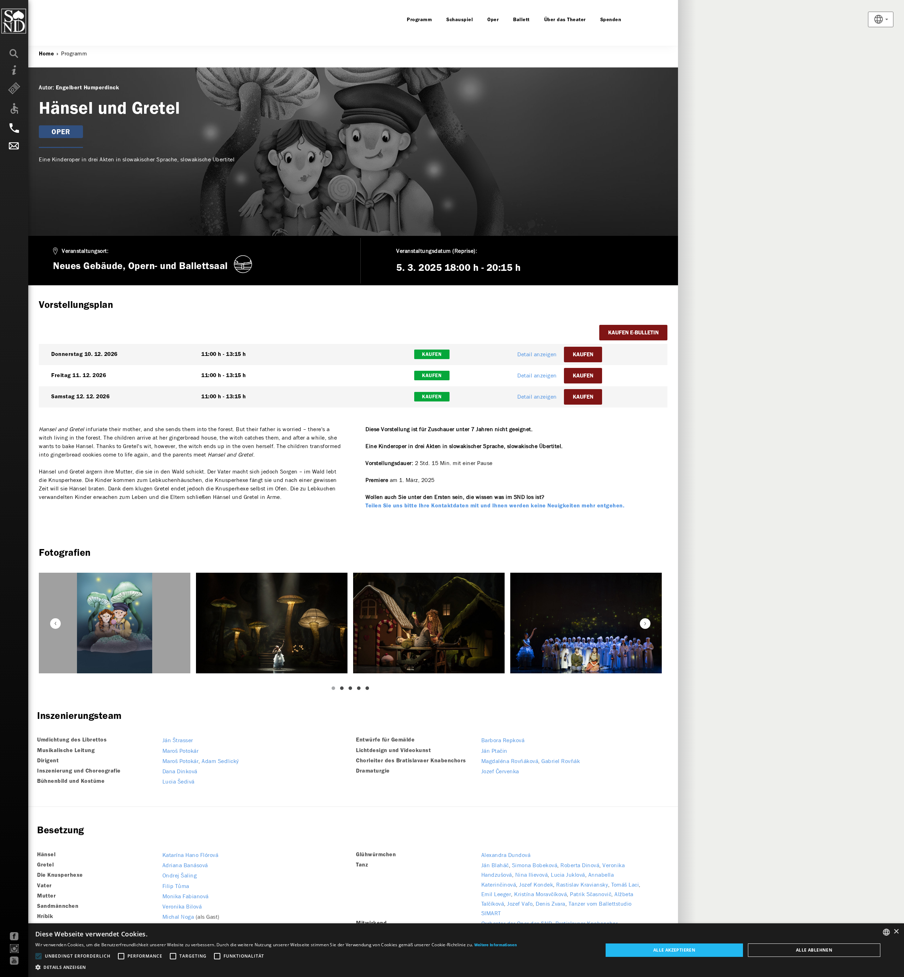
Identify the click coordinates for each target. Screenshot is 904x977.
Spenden (611, 20)
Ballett (521, 20)
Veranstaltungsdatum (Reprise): (436, 251)
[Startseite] (28, 21)
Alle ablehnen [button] (814, 950)
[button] (276, 967)
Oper (493, 20)
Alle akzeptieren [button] (674, 950)
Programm (419, 20)
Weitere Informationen (495, 945)
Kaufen (583, 354)
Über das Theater (565, 20)
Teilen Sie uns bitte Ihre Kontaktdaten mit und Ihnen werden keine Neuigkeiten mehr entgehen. (494, 506)
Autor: (46, 87)
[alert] (452, 950)
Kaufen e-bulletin (633, 332)
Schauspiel (459, 20)
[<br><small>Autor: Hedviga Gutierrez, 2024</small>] (114, 623)
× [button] (896, 931)
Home (46, 54)
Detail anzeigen (537, 354)
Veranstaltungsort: (85, 251)
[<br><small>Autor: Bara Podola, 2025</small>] (271, 623)
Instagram (14, 948)
